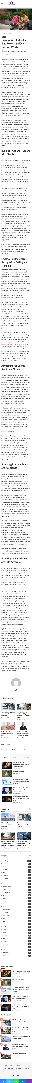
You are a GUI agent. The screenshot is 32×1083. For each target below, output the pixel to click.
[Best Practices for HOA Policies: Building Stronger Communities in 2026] (24, 706)
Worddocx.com (16, 1071)
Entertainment (6, 909)
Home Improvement (8, 881)
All (3, 866)
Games (4, 895)
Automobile (5, 915)
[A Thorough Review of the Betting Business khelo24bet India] (7, 799)
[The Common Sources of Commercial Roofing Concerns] (8, 706)
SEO (3, 921)
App (3, 918)
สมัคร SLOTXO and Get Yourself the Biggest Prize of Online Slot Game (21, 764)
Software (5, 944)
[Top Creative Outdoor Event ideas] (6, 1055)
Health (4, 872)
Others (4, 904)
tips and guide (6, 912)
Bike (3, 949)
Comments (25, 757)
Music (4, 929)
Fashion (4, 884)
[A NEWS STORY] (11, 3)
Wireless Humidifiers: (19, 771)
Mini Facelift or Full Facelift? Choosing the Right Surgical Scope (23, 733)
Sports (4, 898)
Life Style (5, 878)
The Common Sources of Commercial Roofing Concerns (8, 713)
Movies (4, 947)
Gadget (4, 935)
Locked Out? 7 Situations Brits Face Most (7, 733)
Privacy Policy (18, 1068)
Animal (4, 955)
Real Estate (5, 927)
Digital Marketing (7, 886)
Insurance (5, 941)
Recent (15, 757)
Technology (5, 875)
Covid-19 (5, 938)
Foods (4, 906)
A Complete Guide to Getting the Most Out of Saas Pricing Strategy (21, 781)
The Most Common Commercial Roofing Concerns (7, 824)
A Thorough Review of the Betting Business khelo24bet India (21, 798)
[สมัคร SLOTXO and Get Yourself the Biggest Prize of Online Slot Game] (7, 765)
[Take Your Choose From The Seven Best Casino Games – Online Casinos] (7, 790)
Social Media (6, 892)
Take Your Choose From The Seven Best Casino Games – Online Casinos (21, 789)
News (9, 33)
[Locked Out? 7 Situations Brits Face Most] (8, 726)
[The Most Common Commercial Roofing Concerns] (8, 817)
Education (5, 889)
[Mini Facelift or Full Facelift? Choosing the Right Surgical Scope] (24, 726)
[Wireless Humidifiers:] (7, 773)
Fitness (4, 924)
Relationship (5, 952)
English (6, 51)
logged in (11, 749)
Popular (5, 757)
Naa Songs (5, 861)
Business (5, 869)
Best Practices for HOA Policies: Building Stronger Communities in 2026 (21, 1029)
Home (5, 33)
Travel (4, 901)
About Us (10, 1068)
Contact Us (26, 1068)
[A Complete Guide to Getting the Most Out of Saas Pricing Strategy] (7, 781)
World (4, 932)
